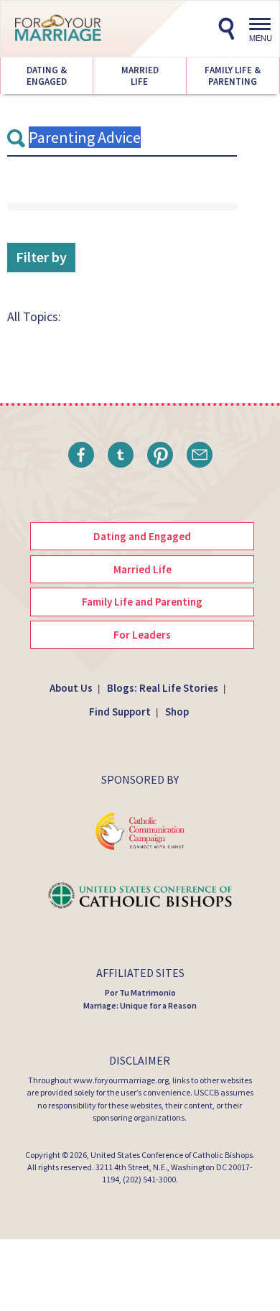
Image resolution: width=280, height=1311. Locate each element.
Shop (177, 711)
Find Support (120, 711)
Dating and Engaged (142, 536)
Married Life (139, 76)
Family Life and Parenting (142, 601)
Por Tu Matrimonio (140, 992)
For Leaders (142, 634)
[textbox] (122, 138)
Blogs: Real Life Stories (162, 688)
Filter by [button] (41, 257)
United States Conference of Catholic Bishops (171, 1154)
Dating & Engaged (47, 76)
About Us (71, 688)
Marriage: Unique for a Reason (140, 1005)
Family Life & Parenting (233, 76)
